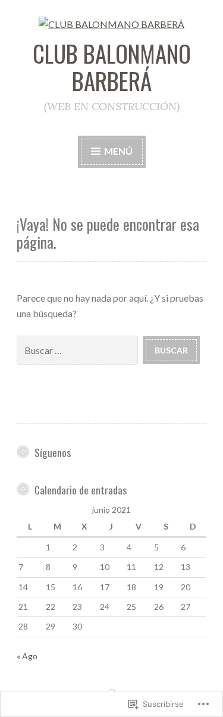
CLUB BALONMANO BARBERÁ (112, 67)
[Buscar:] (80, 349)
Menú (117, 150)
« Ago (27, 656)
